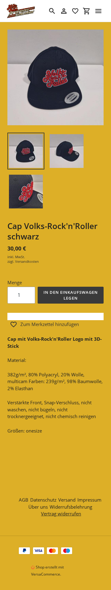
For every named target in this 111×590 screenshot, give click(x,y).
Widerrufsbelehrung (71, 507)
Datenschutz (43, 500)
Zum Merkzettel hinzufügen (49, 324)
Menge (14, 282)
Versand (67, 500)
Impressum (89, 500)
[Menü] (98, 11)
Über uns (38, 507)
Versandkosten (27, 261)
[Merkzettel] (75, 11)
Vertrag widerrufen (61, 513)
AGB (23, 500)
